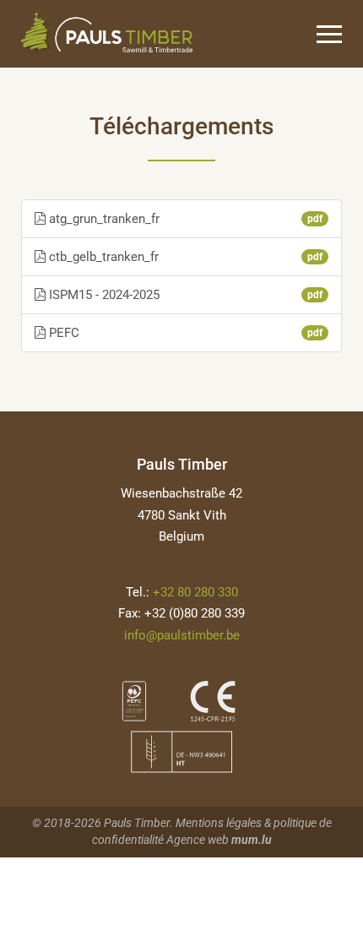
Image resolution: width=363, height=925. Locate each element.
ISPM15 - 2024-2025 (184, 294)
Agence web (197, 839)
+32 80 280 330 (195, 592)
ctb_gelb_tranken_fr (184, 256)
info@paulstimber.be (182, 635)
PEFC (184, 332)
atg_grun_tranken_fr (184, 218)
